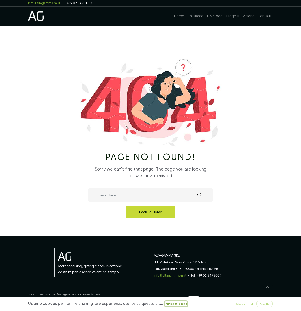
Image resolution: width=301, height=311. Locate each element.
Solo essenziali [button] (244, 303)
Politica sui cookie (176, 303)
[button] (267, 287)
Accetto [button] (264, 303)
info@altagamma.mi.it (44, 3)
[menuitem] (179, 16)
